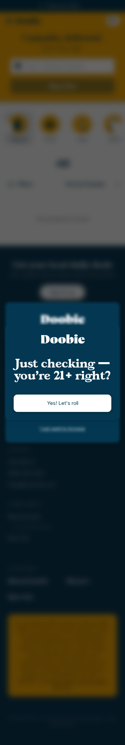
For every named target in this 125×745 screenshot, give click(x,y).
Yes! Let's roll (62, 403)
